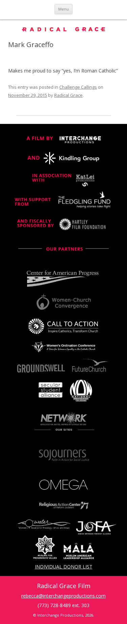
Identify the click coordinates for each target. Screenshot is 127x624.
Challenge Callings (78, 87)
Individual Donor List (63, 566)
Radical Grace (68, 95)
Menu (63, 9)
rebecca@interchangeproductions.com (63, 596)
